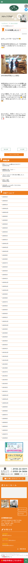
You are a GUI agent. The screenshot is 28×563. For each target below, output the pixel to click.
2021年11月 (5, 356)
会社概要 (3, 555)
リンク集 (26, 555)
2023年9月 (5, 294)
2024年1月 (5, 278)
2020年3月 (5, 430)
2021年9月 (5, 364)
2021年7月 (5, 371)
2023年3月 (5, 313)
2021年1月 (5, 391)
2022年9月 (5, 329)
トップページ (5, 23)
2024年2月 (5, 274)
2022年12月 (5, 321)
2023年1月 (5, 317)
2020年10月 (5, 403)
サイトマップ (20, 555)
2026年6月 (5, 197)
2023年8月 (5, 298)
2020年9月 (5, 406)
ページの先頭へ (26, 560)
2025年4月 (5, 228)
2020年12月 (5, 395)
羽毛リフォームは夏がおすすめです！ (11, 165)
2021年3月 (5, 383)
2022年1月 (5, 348)
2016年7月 (5, 434)
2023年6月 (5, 305)
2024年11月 (5, 247)
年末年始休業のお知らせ (7, 545)
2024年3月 (5, 270)
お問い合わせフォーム (14, 478)
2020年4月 (5, 426)
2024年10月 (5, 251)
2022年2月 (5, 344)
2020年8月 (5, 410)
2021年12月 (5, 352)
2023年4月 (5, 309)
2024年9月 (5, 255)
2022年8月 (5, 333)
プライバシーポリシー (11, 555)
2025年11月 (5, 208)
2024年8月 (5, 259)
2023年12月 (5, 282)
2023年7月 (5, 302)
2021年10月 (5, 360)
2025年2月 (5, 235)
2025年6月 (5, 224)
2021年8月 (5, 368)
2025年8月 (5, 220)
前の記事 (6, 149)
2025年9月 (5, 216)
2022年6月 (5, 336)
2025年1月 (5, 239)
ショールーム (23, 509)
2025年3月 (5, 232)
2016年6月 (5, 438)
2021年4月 (5, 379)
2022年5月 (5, 340)
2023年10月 (5, 290)
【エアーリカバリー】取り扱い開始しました (13, 175)
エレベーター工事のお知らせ (8, 540)
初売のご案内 (5, 180)
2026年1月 (5, 204)
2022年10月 (5, 325)
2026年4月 (5, 200)
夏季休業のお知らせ (6, 535)
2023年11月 (5, 286)
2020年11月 (5, 399)
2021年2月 (5, 387)
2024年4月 (5, 267)
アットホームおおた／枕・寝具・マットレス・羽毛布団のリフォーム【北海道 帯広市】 (14, 8)
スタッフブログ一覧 (14, 154)
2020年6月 (5, 418)
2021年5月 (5, 375)
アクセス (22, 513)
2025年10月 (5, 212)
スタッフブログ (14, 23)
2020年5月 (5, 422)
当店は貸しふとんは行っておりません (11, 186)
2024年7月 (5, 263)
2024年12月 (5, 243)
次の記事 (22, 149)
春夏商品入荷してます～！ (8, 170)
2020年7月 (5, 414)
